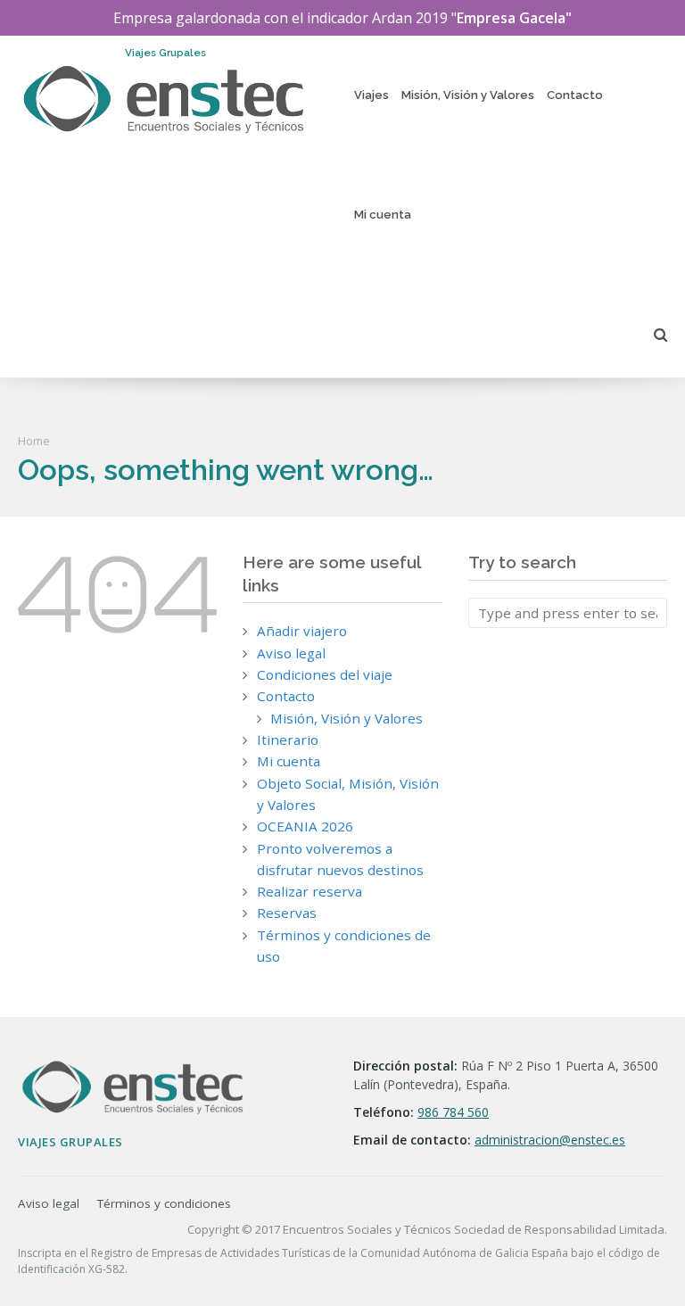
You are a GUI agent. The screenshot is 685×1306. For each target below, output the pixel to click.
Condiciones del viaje (324, 674)
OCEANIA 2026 (305, 826)
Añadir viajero (302, 631)
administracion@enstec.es (550, 1139)
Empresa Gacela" (514, 18)
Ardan (392, 18)
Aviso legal (291, 653)
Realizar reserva (309, 891)
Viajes (371, 95)
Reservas (287, 913)
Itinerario (287, 739)
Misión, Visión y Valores (467, 95)
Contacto (575, 95)
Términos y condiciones (164, 1203)
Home (34, 441)
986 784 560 (453, 1111)
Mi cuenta (382, 214)
